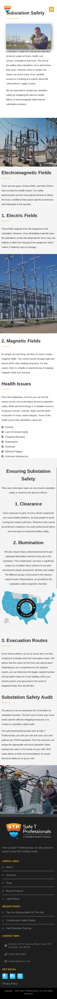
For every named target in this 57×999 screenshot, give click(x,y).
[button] (51, 9)
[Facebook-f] (5, 976)
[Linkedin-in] (12, 976)
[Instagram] (20, 976)
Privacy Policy (10, 983)
